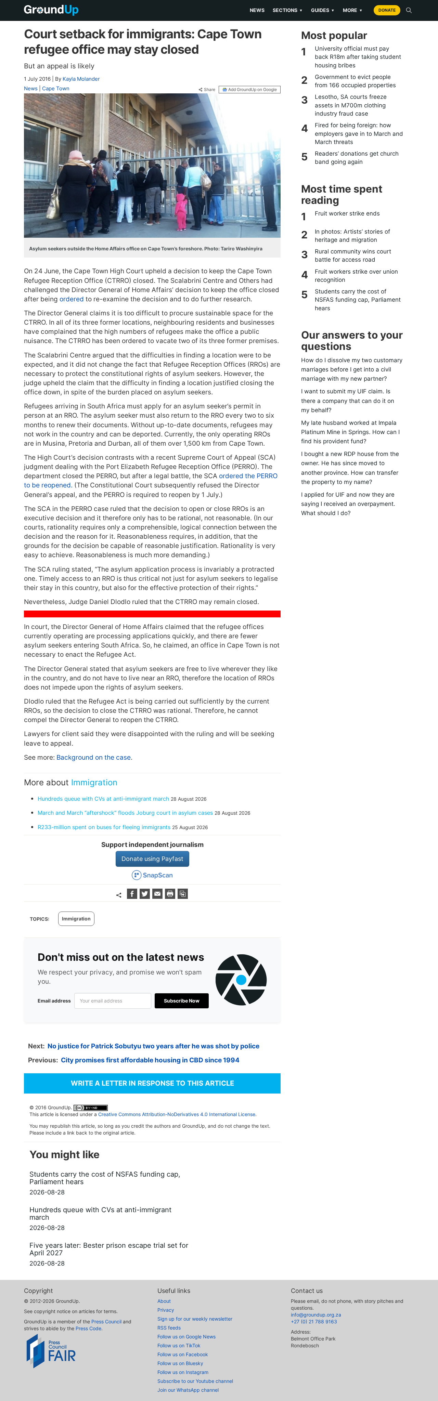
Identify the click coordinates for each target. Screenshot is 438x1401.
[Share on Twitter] (145, 897)
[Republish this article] (182, 897)
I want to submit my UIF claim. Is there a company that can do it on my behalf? (347, 400)
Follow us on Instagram (182, 1372)
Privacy (165, 1310)
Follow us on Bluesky (180, 1363)
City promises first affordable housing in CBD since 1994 (150, 1060)
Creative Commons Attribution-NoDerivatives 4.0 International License (176, 1114)
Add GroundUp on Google (252, 89)
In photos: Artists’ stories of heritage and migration (352, 235)
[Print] (171, 897)
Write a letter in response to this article (152, 1083)
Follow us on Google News (186, 1336)
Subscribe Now (181, 1001)
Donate (387, 10)
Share (209, 90)
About (164, 1301)
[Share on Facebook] (133, 897)
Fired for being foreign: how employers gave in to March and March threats (359, 133)
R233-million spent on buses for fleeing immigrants (104, 827)
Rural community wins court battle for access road (353, 255)
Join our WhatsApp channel (188, 1390)
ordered (72, 299)
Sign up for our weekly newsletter (194, 1319)
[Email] (158, 897)
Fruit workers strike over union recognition (356, 275)
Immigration (94, 782)
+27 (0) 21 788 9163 (314, 1321)
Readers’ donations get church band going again (357, 157)
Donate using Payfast (152, 858)
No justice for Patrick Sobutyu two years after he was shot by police (153, 1046)
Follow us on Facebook (182, 1354)
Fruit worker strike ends (347, 213)
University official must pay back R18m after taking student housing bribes (358, 57)
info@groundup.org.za (316, 1315)
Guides (323, 10)
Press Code (88, 1328)
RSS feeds (169, 1328)
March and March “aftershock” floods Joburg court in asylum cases (126, 812)
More (353, 10)
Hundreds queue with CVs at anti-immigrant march (103, 798)
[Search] (409, 10)
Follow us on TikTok (179, 1345)
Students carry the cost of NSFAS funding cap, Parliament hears (358, 300)
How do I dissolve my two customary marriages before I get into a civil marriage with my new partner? (351, 369)
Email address (54, 1001)
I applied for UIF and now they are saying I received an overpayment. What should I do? (348, 503)
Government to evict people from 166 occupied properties (355, 81)
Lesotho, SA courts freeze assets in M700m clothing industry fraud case (351, 105)
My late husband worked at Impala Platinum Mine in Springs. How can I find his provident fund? (350, 432)
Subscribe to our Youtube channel (195, 1381)
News (257, 10)
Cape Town (55, 88)
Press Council (106, 1321)
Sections (288, 10)
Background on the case (93, 757)
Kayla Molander (81, 79)
